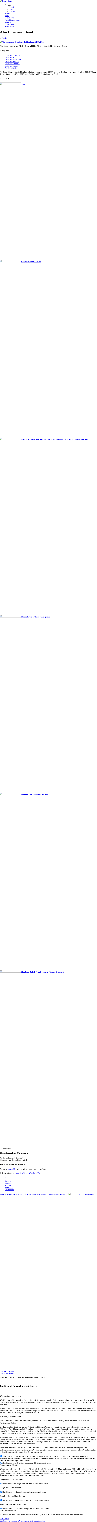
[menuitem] (51, 8)
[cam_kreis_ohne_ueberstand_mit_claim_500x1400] (6, 1)
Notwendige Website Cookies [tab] (11, 1417)
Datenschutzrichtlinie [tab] (8, 1511)
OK (1, 1381)
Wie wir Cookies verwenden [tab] (10, 1396)
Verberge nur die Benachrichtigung (32, 1521)
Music (4, 38)
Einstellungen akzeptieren (9, 1521)
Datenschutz (4, 1519)
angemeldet (12, 1169)
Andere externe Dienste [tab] (9, 1465)
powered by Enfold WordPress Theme (28, 1173)
